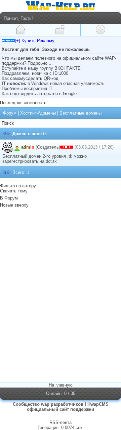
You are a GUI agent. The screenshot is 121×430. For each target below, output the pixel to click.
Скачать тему (14, 190)
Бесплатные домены (80, 113)
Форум (9, 113)
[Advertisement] (60, 252)
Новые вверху (14, 205)
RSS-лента (60, 422)
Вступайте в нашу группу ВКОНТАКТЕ (41, 68)
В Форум (9, 198)
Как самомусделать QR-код (30, 78)
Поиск (8, 123)
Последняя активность (23, 102)
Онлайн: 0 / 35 (60, 393)
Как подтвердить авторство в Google (39, 93)
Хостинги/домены (38, 113)
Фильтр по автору (18, 185)
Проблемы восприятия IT (27, 88)
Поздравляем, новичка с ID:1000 (35, 73)
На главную (61, 385)
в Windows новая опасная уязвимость (66, 83)
